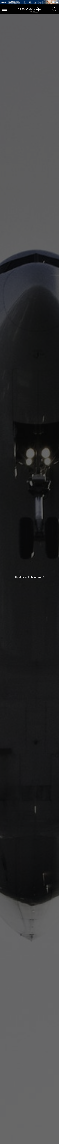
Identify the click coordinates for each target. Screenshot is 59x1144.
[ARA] (53, 9)
